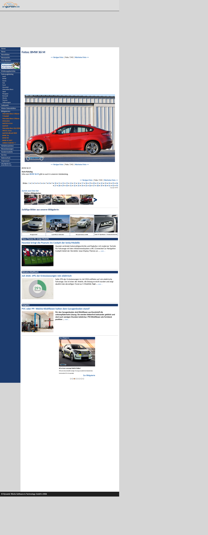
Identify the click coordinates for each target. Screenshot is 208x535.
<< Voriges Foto (57, 57)
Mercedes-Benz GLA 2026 (11, 128)
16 (78, 183)
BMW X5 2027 (7, 140)
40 (105, 186)
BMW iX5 (5, 138)
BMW (4, 79)
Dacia (4, 81)
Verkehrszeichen (7, 146)
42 (113, 186)
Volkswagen (6, 102)
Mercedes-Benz (7, 89)
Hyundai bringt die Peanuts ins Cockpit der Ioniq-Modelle (51, 243)
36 (90, 186)
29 (63, 186)
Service (4, 155)
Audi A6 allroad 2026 (9, 133)
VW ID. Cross (7, 131)
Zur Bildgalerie (89, 376)
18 (86, 183)
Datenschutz (5, 158)
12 (63, 183)
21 (98, 183)
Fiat (3, 83)
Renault (5, 96)
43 (117, 186)
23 (105, 183)
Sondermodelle (7, 152)
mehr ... (103, 251)
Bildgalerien (5, 111)
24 (109, 183)
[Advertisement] (59, 29)
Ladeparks (5, 105)
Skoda (4, 98)
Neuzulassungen (7, 149)
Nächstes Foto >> (82, 57)
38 (98, 186)
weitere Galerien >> (9, 143)
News (3, 52)
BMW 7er (5, 135)
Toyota (4, 100)
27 (55, 186)
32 (75, 186)
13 (67, 183)
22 (102, 183)
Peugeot (5, 94)
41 (109, 186)
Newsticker (5, 55)
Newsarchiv (5, 58)
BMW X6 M (34, 174)
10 (55, 183)
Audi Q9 (5, 126)
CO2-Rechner (6, 61)
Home (3, 49)
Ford (4, 85)
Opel (4, 92)
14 (71, 183)
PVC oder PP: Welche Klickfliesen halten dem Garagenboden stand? (56, 309)
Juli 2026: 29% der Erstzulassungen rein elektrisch (47, 276)
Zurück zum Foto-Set (30, 191)
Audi (4, 76)
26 (117, 183)
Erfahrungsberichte (8, 71)
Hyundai (5, 87)
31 (71, 186)
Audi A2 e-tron (7, 123)
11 (59, 183)
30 (67, 186)
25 (113, 183)
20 (94, 183)
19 (90, 183)
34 (82, 186)
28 (59, 186)
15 (75, 183)
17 (82, 183)
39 (102, 186)
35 (86, 186)
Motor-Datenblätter (8, 108)
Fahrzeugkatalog (7, 74)
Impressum (5, 161)
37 (94, 186)
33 (78, 186)
